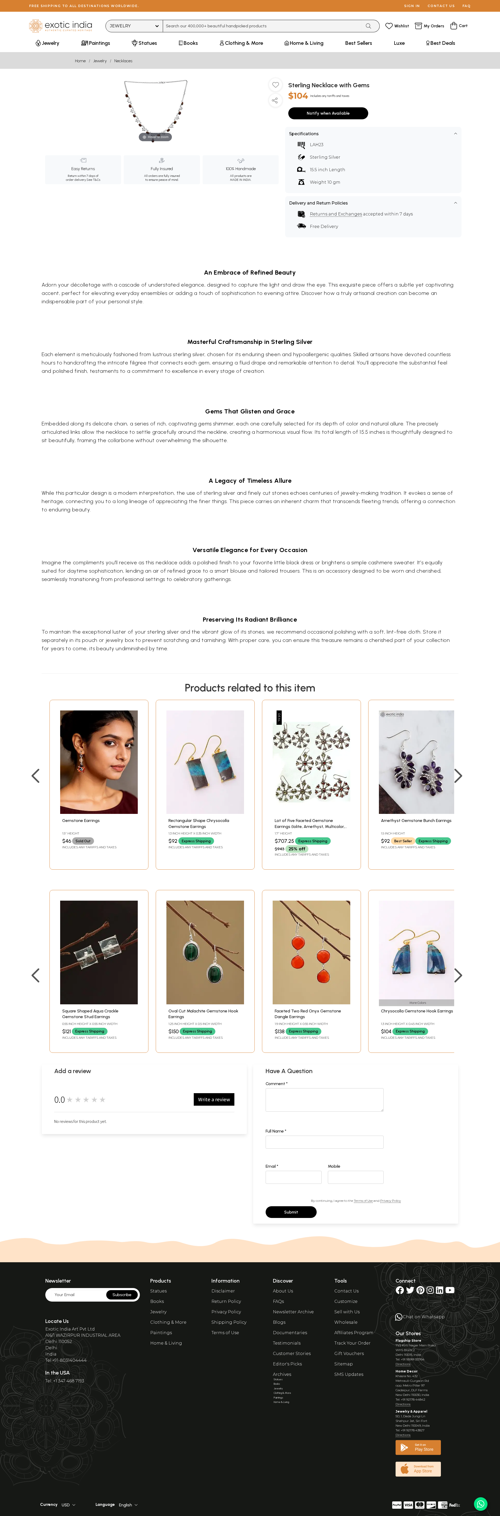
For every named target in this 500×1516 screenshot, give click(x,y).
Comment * (277, 1083)
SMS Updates (348, 1374)
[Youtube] (450, 1291)
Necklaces (123, 60)
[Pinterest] (420, 1291)
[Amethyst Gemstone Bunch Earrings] (418, 812)
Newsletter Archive (293, 1311)
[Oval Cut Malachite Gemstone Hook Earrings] (205, 1002)
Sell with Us (347, 1311)
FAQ (467, 6)
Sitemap (343, 1364)
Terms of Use (363, 1201)
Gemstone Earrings (81, 820)
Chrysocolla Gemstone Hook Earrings (417, 1010)
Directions (403, 1364)
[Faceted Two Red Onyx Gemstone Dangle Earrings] (311, 1002)
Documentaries (290, 1332)
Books (157, 1301)
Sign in (412, 6)
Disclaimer (223, 1291)
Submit (291, 1212)
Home (80, 60)
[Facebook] (400, 1291)
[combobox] (262, 26)
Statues (158, 1291)
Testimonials (287, 1343)
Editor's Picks (287, 1364)
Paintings (161, 1332)
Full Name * (276, 1131)
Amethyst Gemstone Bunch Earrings (416, 820)
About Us (283, 1291)
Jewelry (100, 60)
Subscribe (122, 1294)
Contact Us (346, 1291)
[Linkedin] (439, 1291)
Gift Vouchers (349, 1353)
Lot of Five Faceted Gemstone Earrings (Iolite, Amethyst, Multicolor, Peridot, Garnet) (310, 826)
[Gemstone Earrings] (99, 812)
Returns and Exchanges (336, 214)
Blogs (279, 1322)
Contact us (441, 6)
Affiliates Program (353, 1332)
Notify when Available (328, 113)
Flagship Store (408, 1340)
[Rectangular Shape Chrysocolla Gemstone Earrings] (205, 812)
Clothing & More (168, 1322)
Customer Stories (292, 1353)
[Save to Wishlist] (275, 87)
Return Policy (226, 1301)
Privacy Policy (390, 1201)
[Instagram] (430, 1291)
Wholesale (346, 1322)
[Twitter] (410, 1291)
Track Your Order (352, 1343)
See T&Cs (93, 180)
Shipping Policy (228, 1322)
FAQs (278, 1301)
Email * (272, 1166)
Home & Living (166, 1343)
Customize (346, 1301)
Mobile (334, 1166)
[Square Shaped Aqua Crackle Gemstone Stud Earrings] (99, 1002)
